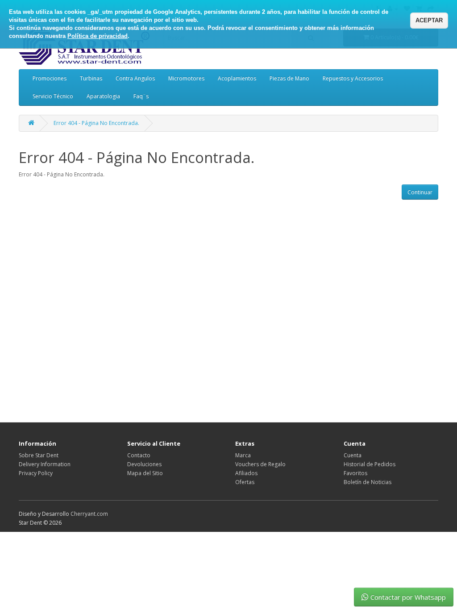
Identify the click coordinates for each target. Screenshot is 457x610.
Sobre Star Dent (38, 455)
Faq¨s (141, 96)
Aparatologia (103, 96)
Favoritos (355, 473)
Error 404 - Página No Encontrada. (96, 123)
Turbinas (91, 78)
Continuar (419, 192)
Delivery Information (45, 464)
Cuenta (352, 455)
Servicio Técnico (53, 96)
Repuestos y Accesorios (353, 78)
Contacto (138, 455)
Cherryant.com (89, 514)
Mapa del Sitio (145, 473)
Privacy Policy (36, 473)
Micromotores (186, 78)
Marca (243, 455)
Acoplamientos (237, 78)
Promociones (49, 78)
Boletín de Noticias (367, 482)
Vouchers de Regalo (260, 464)
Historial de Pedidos (369, 464)
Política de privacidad (97, 36)
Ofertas (244, 482)
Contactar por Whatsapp (408, 597)
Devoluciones (144, 464)
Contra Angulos (135, 78)
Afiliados (246, 473)
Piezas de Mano (289, 78)
